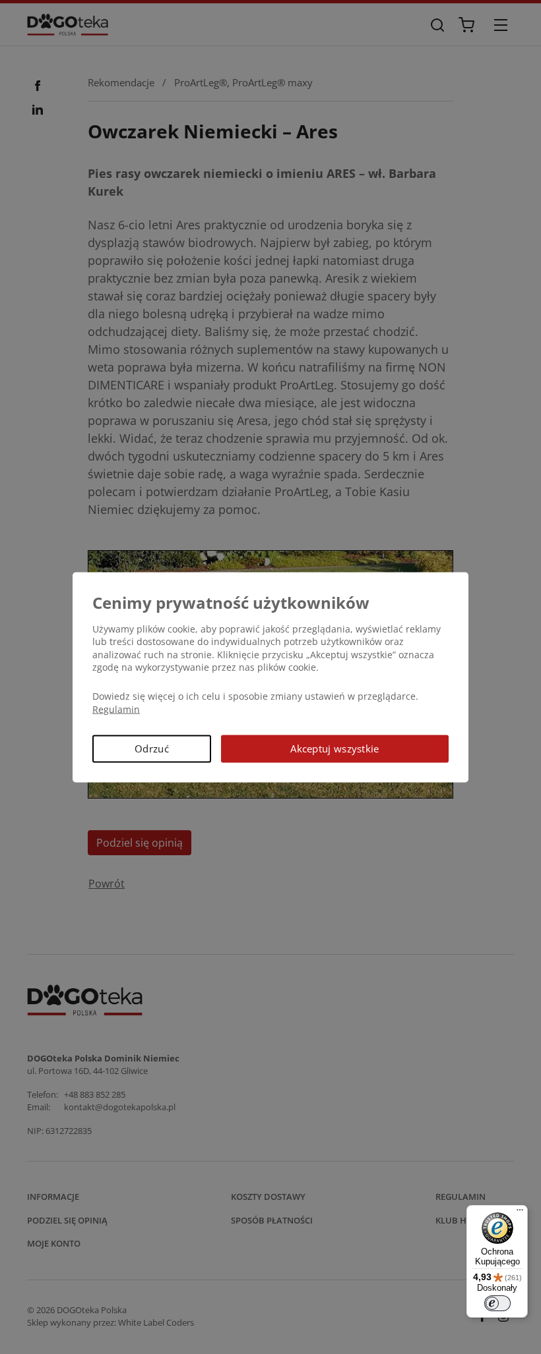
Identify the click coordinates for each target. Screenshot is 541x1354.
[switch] (497, 1303)
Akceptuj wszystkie (334, 748)
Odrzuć (152, 748)
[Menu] (520, 1213)
